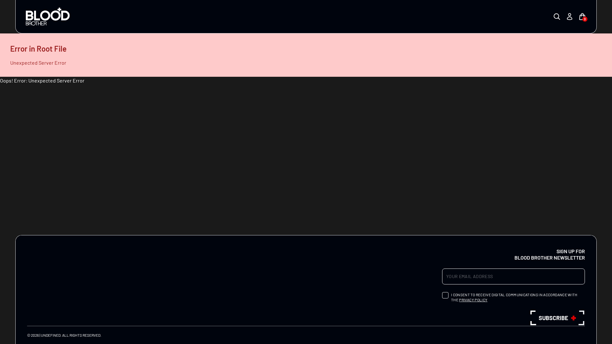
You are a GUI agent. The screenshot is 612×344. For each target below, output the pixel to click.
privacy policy (473, 299)
